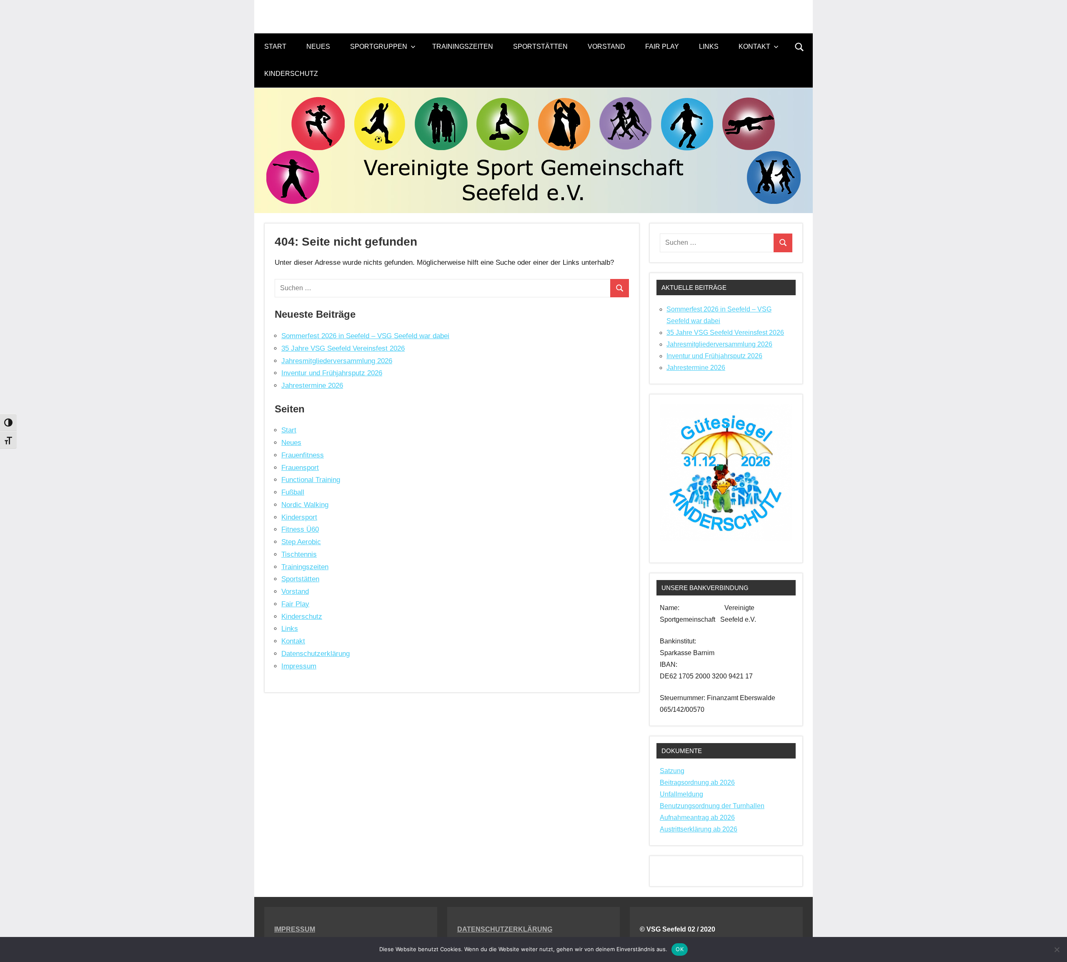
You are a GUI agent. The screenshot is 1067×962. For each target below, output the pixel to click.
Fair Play (662, 46)
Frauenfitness (302, 455)
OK (680, 949)
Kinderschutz (291, 73)
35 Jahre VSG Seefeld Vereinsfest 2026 (343, 348)
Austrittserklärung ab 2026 (698, 829)
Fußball (292, 492)
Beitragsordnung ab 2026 (697, 782)
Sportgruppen (378, 46)
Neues (318, 46)
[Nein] (1056, 949)
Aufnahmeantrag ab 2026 (697, 817)
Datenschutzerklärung (315, 654)
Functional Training (310, 480)
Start (275, 46)
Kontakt (754, 46)
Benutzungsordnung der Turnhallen (712, 805)
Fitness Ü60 (300, 529)
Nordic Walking (304, 505)
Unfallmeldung (681, 794)
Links (709, 46)
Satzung (672, 770)
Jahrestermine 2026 (312, 385)
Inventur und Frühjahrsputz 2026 (331, 373)
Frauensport (300, 468)
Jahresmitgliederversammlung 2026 (336, 361)
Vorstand (606, 46)
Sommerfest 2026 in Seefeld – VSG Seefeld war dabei (365, 336)
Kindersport (299, 517)
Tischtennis (299, 554)
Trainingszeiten (462, 46)
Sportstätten (540, 46)
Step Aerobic (301, 542)
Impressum (298, 666)
